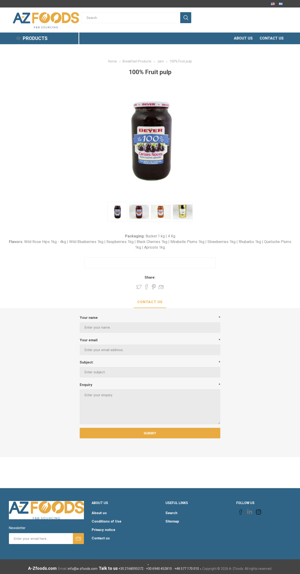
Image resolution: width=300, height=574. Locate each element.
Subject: (87, 362)
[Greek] (281, 3)
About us (99, 513)
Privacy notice (103, 530)
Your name (89, 318)
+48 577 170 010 (186, 568)
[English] (273, 3)
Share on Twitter (139, 286)
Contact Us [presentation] (150, 302)
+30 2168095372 (130, 568)
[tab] (150, 302)
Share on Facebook (146, 286)
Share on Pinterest (153, 286)
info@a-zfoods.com (83, 568)
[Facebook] (240, 512)
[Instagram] (258, 512)
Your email (89, 340)
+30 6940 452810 (159, 568)
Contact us (101, 538)
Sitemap (172, 521)
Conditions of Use (106, 521)
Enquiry (86, 385)
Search (171, 513)
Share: (150, 277)
